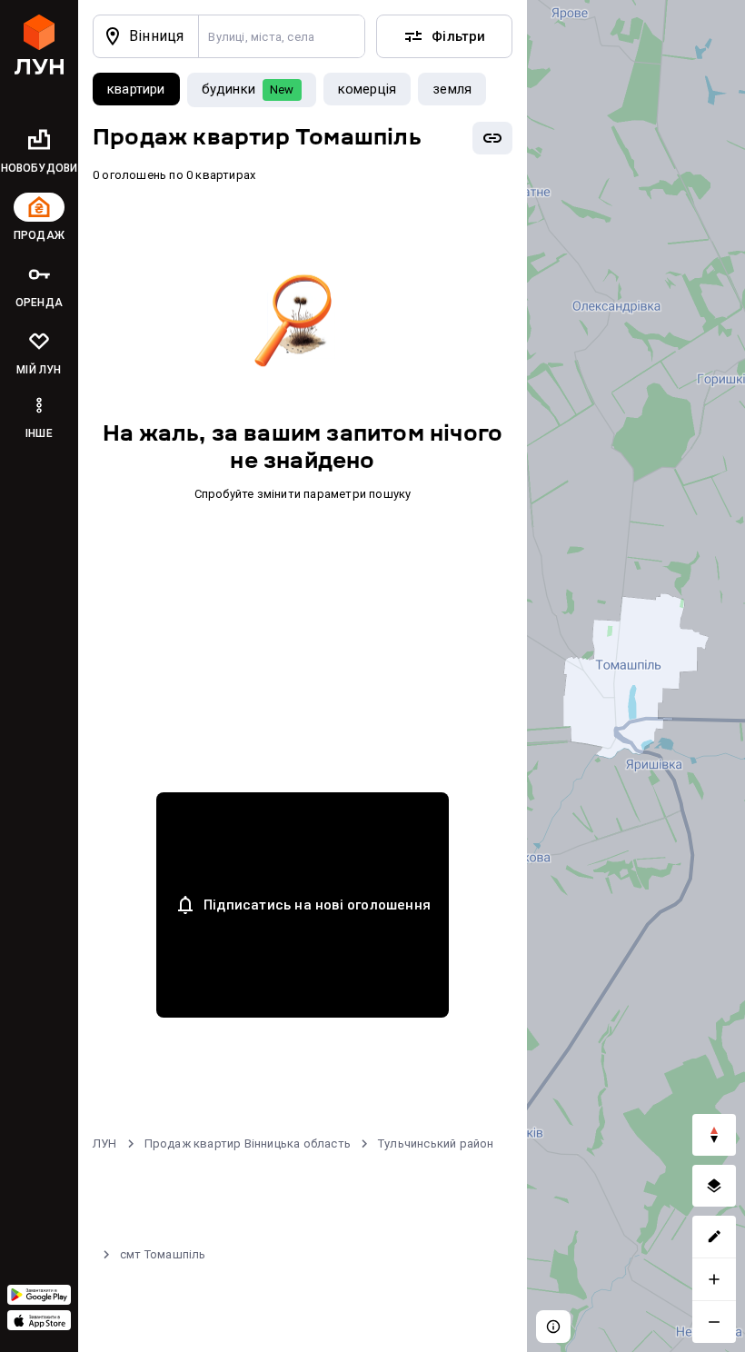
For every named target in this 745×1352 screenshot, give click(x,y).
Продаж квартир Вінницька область (247, 1143)
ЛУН (105, 1143)
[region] (636, 676)
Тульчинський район (436, 1143)
